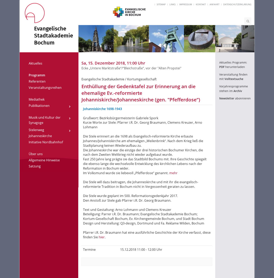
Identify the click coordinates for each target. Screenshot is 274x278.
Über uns (36, 154)
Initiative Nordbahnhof (46, 142)
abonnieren (235, 98)
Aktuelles (35, 63)
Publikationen (39, 105)
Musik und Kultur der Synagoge (45, 120)
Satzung (35, 166)
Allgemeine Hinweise (44, 160)
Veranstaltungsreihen (45, 87)
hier (102, 237)
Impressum (185, 4)
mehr (173, 173)
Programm (37, 75)
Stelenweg (36, 130)
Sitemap (161, 4)
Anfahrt (214, 4)
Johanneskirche (40, 136)
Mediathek (37, 99)
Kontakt (201, 4)
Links (172, 4)
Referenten (37, 81)
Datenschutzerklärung (237, 4)
